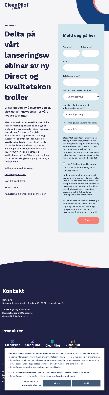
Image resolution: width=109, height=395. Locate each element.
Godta (57, 383)
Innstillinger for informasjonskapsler (31, 383)
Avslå (86, 383)
